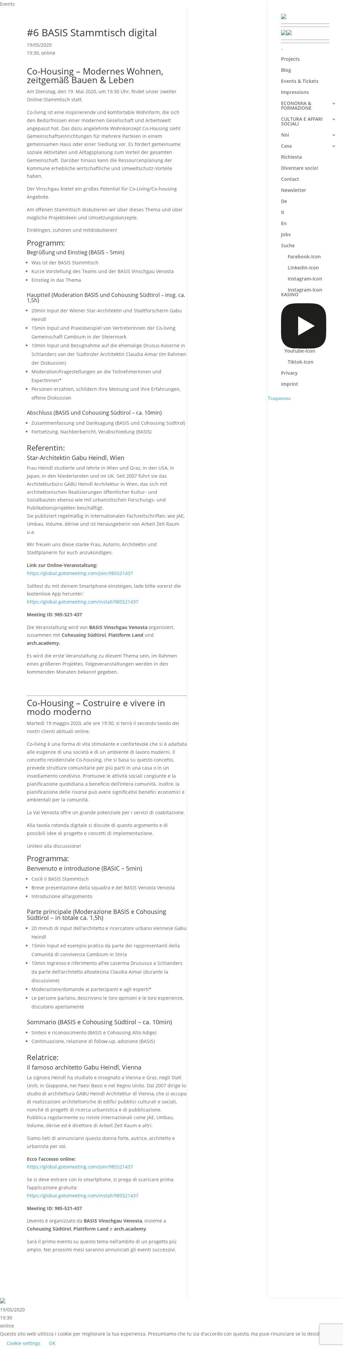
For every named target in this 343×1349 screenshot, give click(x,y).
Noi (285, 135)
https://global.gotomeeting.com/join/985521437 (80, 573)
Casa (286, 146)
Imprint (289, 384)
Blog (286, 70)
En (284, 223)
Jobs (286, 235)
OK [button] (52, 1343)
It (282, 212)
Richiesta (291, 157)
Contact (290, 179)
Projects (290, 59)
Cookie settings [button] (24, 1343)
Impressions (295, 92)
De (284, 201)
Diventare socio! (299, 168)
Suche (288, 246)
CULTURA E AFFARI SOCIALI (302, 122)
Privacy (289, 373)
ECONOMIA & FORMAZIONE (296, 106)
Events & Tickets (300, 81)
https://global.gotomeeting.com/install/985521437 (82, 602)
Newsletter (293, 190)
